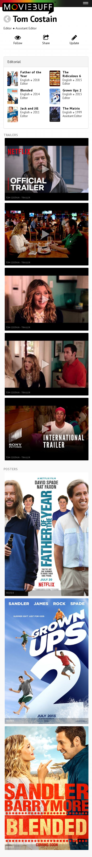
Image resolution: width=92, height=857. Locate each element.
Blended (26, 90)
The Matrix (71, 108)
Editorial (14, 61)
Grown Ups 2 (72, 90)
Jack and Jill (29, 108)
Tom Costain (35, 18)
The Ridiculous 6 (72, 74)
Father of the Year (30, 74)
